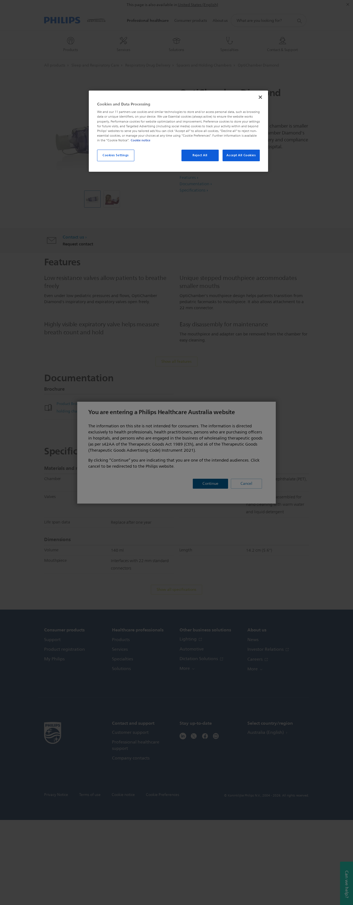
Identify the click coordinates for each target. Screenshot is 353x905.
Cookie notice (140, 140)
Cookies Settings (116, 155)
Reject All (199, 155)
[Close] (260, 97)
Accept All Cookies (241, 155)
